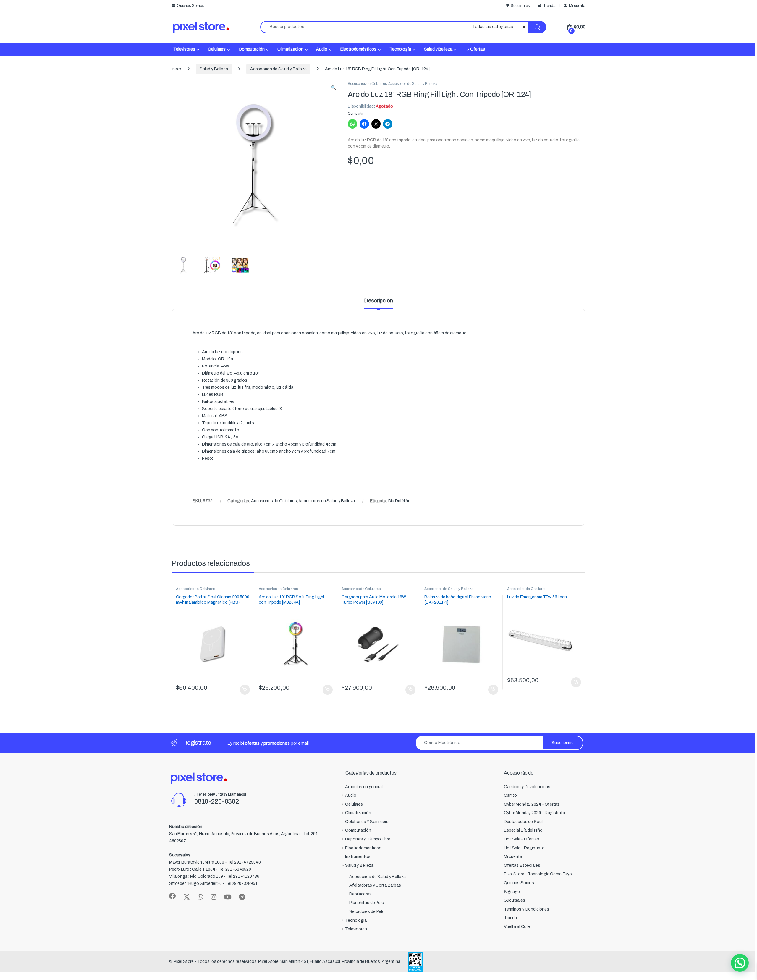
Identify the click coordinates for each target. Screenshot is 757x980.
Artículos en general (363, 787)
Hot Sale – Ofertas (521, 839)
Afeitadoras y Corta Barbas (375, 885)
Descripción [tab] (378, 301)
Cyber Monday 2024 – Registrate (534, 813)
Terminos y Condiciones (526, 909)
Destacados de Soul (523, 821)
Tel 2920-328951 (241, 883)
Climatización (290, 49)
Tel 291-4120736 (243, 876)
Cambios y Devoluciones (527, 787)
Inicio (176, 69)
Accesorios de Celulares (367, 84)
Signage (512, 892)
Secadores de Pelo (367, 911)
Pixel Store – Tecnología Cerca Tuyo (538, 874)
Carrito (510, 795)
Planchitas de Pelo (366, 902)
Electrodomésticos (358, 49)
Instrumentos (357, 856)
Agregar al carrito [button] (242, 690)
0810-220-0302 (216, 801)
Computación (251, 49)
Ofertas (477, 49)
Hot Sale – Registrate (524, 848)
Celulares (217, 49)
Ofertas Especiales (522, 865)
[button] (333, 87)
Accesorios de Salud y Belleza (278, 69)
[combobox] (364, 27)
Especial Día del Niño (523, 830)
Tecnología (400, 49)
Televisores (184, 49)
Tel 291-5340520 (235, 869)
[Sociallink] (172, 896)
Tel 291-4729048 (244, 862)
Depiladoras (360, 894)
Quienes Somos (190, 6)
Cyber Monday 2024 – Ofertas (531, 804)
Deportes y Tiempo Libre (367, 839)
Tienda (549, 6)
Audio (321, 49)
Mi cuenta (577, 6)
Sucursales (520, 6)
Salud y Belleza (438, 49)
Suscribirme (562, 743)
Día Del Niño (399, 501)
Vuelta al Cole (517, 926)
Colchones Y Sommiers (366, 821)
